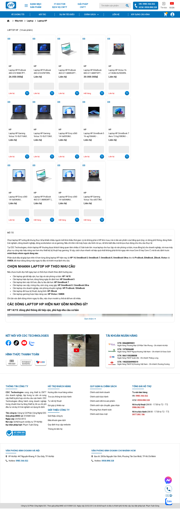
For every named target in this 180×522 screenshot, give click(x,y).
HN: (140, 396)
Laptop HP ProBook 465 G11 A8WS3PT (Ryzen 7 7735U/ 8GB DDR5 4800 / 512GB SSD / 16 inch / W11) (68, 71)
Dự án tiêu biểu (66, 14)
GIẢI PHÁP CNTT (83, 6)
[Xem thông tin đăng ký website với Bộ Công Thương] (26, 432)
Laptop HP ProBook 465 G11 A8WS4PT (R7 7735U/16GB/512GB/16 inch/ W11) (44, 198)
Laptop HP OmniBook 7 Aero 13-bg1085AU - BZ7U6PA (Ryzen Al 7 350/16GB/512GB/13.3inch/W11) (119, 135)
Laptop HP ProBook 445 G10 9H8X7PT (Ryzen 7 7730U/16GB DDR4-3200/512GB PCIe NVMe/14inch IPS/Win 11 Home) (18, 71)
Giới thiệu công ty (55, 416)
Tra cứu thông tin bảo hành (60, 397)
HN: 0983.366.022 (147, 4)
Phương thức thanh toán (101, 410)
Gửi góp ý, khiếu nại (56, 405)
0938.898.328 (108, 461)
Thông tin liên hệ (55, 429)
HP (10, 66)
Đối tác (42, 14)
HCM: (141, 400)
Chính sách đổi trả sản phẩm (102, 401)
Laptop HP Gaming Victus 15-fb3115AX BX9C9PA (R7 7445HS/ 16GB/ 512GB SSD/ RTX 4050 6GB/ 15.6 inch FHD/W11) (44, 135)
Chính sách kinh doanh (100, 392)
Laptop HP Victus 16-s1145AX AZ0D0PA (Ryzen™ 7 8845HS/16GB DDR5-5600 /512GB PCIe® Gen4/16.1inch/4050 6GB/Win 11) (118, 71)
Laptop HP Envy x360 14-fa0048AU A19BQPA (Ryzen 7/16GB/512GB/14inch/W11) (69, 198)
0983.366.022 (22, 461)
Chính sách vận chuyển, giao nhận (105, 405)
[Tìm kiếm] (128, 5)
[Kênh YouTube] (24, 343)
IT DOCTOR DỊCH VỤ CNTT (59, 6)
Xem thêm (89, 319)
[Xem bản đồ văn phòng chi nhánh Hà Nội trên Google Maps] (47, 480)
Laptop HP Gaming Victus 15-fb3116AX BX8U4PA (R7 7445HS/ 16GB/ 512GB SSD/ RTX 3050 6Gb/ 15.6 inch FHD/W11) (19, 135)
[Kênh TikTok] (16, 343)
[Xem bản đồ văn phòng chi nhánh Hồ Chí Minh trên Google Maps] (132, 480)
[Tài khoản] (172, 14)
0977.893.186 (138, 414)
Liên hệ (115, 14)
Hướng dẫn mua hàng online (60, 392)
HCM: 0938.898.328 (148, 7)
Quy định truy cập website (59, 425)
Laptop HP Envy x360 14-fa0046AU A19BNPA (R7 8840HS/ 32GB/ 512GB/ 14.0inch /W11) (18, 198)
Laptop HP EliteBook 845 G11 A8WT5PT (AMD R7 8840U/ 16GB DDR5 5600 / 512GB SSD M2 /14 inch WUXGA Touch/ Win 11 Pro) (94, 71)
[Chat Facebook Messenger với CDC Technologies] (168, 480)
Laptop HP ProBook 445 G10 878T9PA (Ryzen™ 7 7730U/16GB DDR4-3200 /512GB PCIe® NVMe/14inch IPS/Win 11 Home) (43, 71)
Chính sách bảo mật (99, 414)
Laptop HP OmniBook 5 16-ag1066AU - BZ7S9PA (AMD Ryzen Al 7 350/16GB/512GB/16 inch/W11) (94, 135)
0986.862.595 (138, 407)
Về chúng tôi (17, 14)
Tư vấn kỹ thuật (55, 401)
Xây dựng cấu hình (140, 14)
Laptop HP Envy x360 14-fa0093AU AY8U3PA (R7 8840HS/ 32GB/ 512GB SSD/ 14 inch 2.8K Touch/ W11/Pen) (69, 135)
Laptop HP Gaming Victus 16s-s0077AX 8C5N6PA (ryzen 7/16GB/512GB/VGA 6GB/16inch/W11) (93, 198)
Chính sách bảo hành (99, 397)
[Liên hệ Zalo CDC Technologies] (32, 343)
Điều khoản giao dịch (57, 420)
